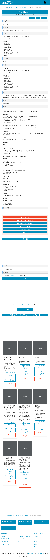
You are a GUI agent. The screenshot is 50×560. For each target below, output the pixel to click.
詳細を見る (10, 384)
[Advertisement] (25, 252)
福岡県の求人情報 (11, 7)
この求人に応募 (25, 217)
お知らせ (19, 533)
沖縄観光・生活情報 (8, 528)
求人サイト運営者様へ (39, 533)
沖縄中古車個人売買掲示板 (8, 521)
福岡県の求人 (25, 232)
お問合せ (36, 544)
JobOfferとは (20, 541)
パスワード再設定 (5, 544)
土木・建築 (32, 18)
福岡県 (6, 373)
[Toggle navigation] (45, 3)
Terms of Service (41, 553)
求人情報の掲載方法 (5, 539)
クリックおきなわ (42, 521)
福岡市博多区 (44, 18)
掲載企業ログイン (5, 533)
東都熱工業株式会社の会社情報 (25, 220)
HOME (4, 7)
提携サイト (36, 536)
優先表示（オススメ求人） (40, 541)
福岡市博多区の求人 (25, 226)
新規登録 (3, 536)
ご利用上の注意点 (5, 541)
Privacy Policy (31, 553)
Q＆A (35, 539)
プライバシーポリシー (39, 546)
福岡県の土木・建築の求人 (25, 229)
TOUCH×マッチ (15, 275)
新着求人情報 (20, 539)
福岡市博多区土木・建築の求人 (22, 7)
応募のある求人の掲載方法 (23, 536)
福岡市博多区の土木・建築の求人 (25, 223)
